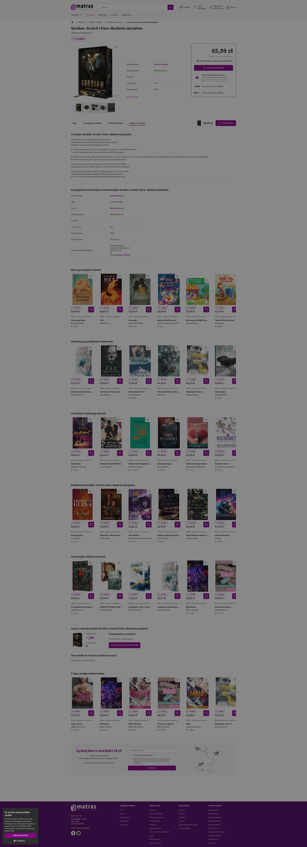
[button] (20, 840)
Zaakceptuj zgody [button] (20, 835)
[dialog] (20, 826)
